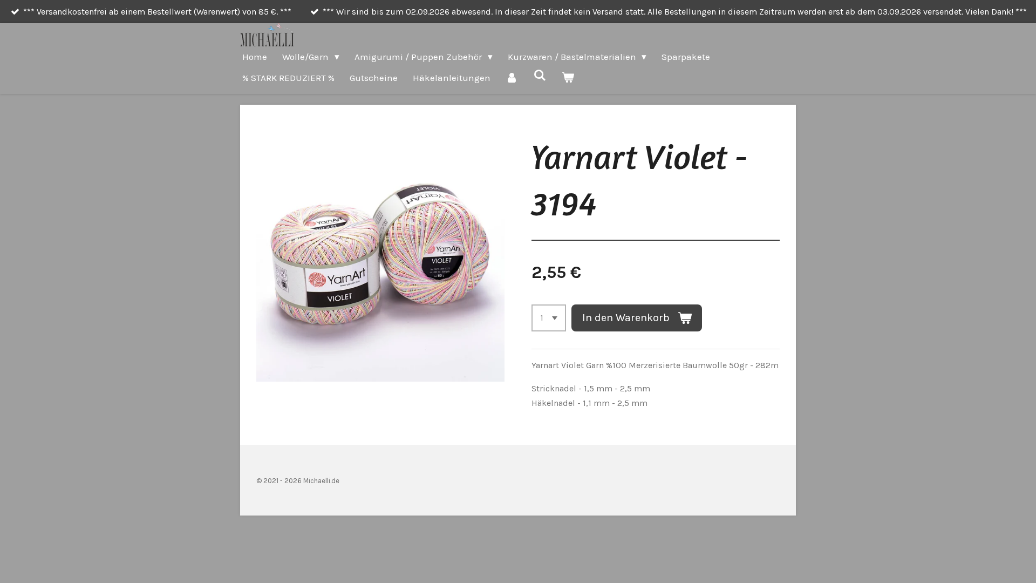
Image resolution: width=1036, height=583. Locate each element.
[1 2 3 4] (548, 317)
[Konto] (512, 78)
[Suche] (540, 75)
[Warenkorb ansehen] (568, 78)
